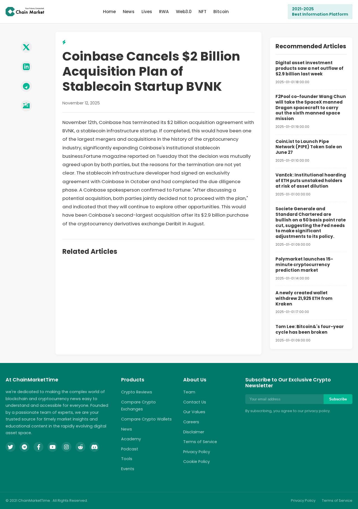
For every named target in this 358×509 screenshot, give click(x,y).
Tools (126, 459)
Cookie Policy (196, 461)
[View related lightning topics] (64, 42)
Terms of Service (200, 442)
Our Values (194, 412)
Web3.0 (184, 12)
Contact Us (194, 402)
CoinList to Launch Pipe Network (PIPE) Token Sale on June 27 (308, 147)
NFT (202, 12)
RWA (164, 12)
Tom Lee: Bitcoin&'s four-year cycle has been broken (309, 329)
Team (189, 392)
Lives (147, 12)
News (129, 12)
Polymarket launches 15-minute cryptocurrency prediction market (304, 264)
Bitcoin (221, 12)
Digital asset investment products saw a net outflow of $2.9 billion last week (309, 68)
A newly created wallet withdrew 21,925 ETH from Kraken (304, 298)
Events (127, 469)
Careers (191, 422)
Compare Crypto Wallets (146, 419)
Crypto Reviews (136, 392)
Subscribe (338, 399)
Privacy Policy (196, 452)
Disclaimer (193, 432)
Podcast (129, 449)
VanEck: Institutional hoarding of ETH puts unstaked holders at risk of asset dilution (310, 180)
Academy (131, 439)
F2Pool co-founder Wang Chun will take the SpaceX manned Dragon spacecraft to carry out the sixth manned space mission (310, 107)
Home (109, 12)
